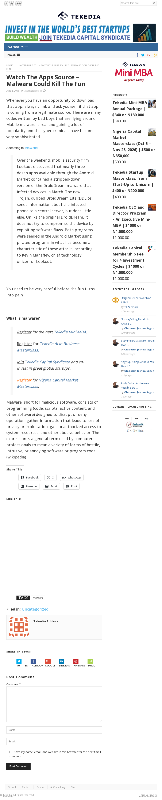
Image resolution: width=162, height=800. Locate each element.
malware (38, 597)
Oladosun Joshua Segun (139, 328)
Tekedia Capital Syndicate (47, 361)
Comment (13, 684)
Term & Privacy (148, 794)
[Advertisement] (54, 553)
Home (9, 65)
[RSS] (155, 55)
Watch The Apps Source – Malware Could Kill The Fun (45, 80)
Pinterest (80, 665)
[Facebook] (136, 55)
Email (91, 665)
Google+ (51, 665)
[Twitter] (142, 55)
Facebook (37, 665)
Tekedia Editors (31, 90)
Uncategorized (27, 65)
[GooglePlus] (148, 55)
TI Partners (131, 306)
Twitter (22, 665)
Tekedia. (7, 794)
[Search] (154, 3)
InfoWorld (31, 148)
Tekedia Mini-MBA (70, 331)
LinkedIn (64, 665)
